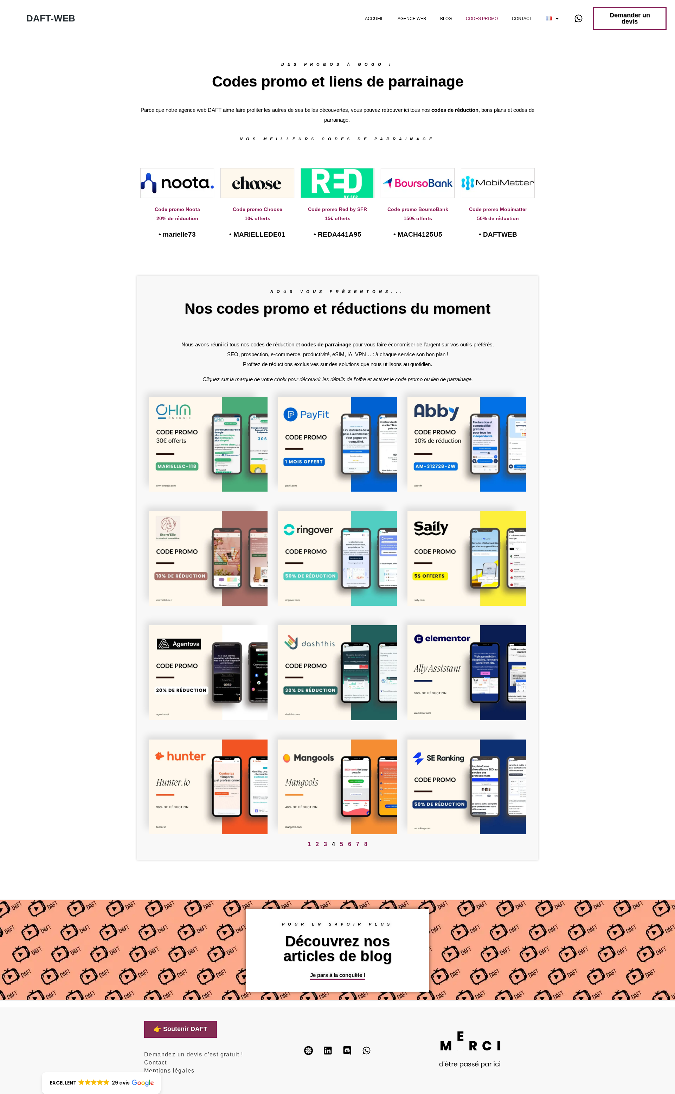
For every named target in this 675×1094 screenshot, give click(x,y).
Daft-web (50, 18)
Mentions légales (169, 1071)
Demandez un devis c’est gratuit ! (193, 1054)
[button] (101, 1083)
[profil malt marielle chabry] (308, 1051)
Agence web (412, 18)
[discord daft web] (347, 1051)
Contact (522, 18)
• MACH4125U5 (417, 234)
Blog (446, 18)
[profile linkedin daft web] (327, 1051)
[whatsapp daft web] (578, 18)
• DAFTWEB (498, 234)
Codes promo (482, 18)
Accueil (374, 18)
